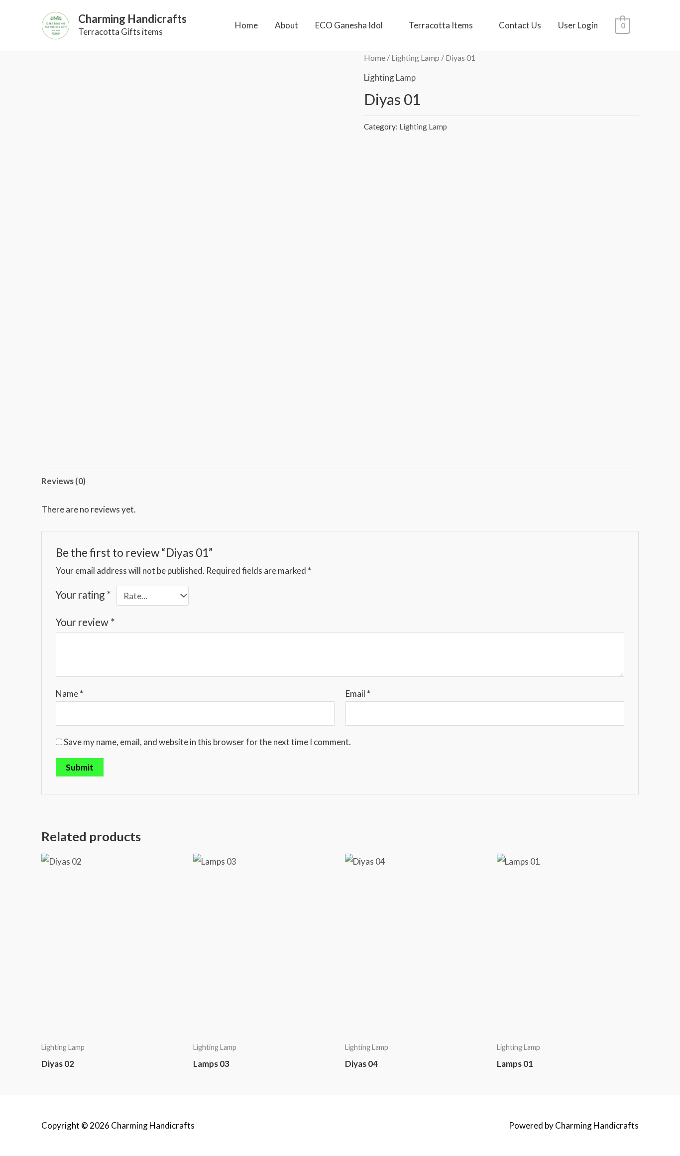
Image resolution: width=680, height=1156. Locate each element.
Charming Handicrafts (132, 18)
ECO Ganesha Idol (349, 25)
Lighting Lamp (415, 57)
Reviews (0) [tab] (63, 481)
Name (69, 693)
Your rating (83, 595)
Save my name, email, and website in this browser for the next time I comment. (207, 742)
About (286, 25)
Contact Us (520, 25)
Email (357, 693)
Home (246, 25)
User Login (578, 25)
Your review (85, 622)
